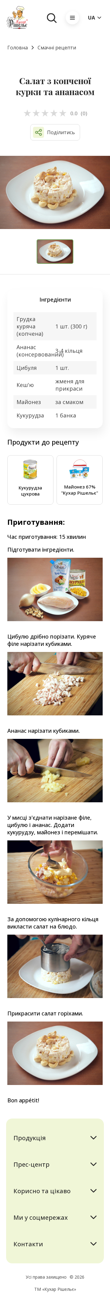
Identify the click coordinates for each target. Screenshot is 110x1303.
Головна (17, 47)
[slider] (45, 113)
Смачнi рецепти (57, 47)
